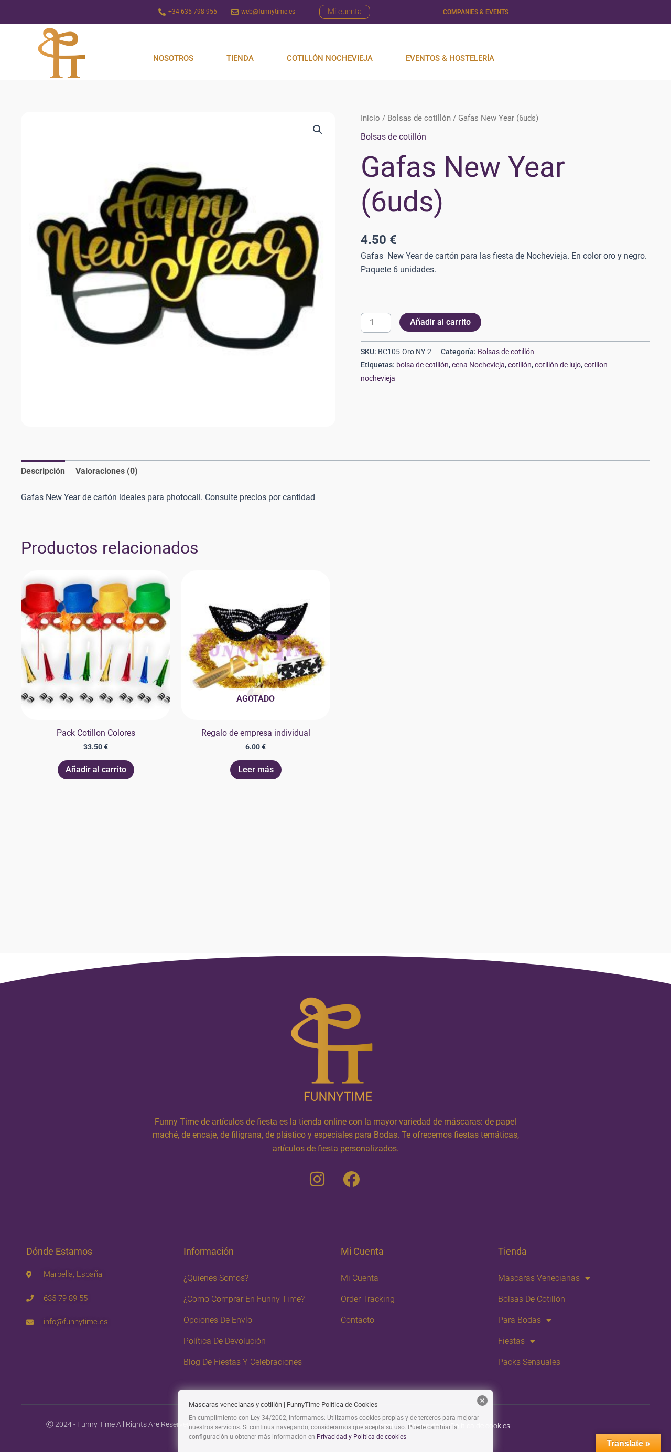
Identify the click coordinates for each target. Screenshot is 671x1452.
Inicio (370, 118)
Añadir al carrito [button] (96, 770)
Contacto (357, 1320)
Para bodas (519, 1320)
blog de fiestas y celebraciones (242, 1362)
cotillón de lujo (558, 365)
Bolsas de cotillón (419, 118)
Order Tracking (368, 1299)
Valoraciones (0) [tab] (106, 471)
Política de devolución (224, 1341)
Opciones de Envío (217, 1320)
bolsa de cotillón (422, 365)
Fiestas (511, 1341)
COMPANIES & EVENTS (475, 12)
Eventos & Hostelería (450, 58)
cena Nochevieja (478, 365)
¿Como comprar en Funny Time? (244, 1299)
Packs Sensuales (529, 1362)
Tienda (240, 58)
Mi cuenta (359, 1278)
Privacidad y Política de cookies (361, 1436)
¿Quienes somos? (215, 1278)
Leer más (256, 770)
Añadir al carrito (440, 322)
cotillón (520, 365)
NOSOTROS (173, 58)
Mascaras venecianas (539, 1278)
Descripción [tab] (43, 471)
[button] (317, 129)
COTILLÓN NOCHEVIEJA (330, 58)
